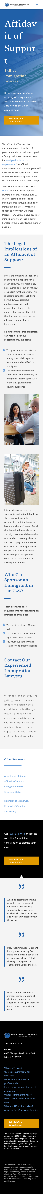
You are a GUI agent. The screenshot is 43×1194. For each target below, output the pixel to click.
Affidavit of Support (14, 781)
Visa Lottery (10, 811)
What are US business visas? (18, 1106)
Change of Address (13, 786)
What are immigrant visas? (18, 1094)
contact (6, 190)
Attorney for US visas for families (21, 1110)
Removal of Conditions (15, 806)
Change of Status (13, 791)
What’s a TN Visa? (13, 1068)
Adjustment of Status (15, 776)
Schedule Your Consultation (16, 120)
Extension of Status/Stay (16, 800)
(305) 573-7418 (17, 833)
